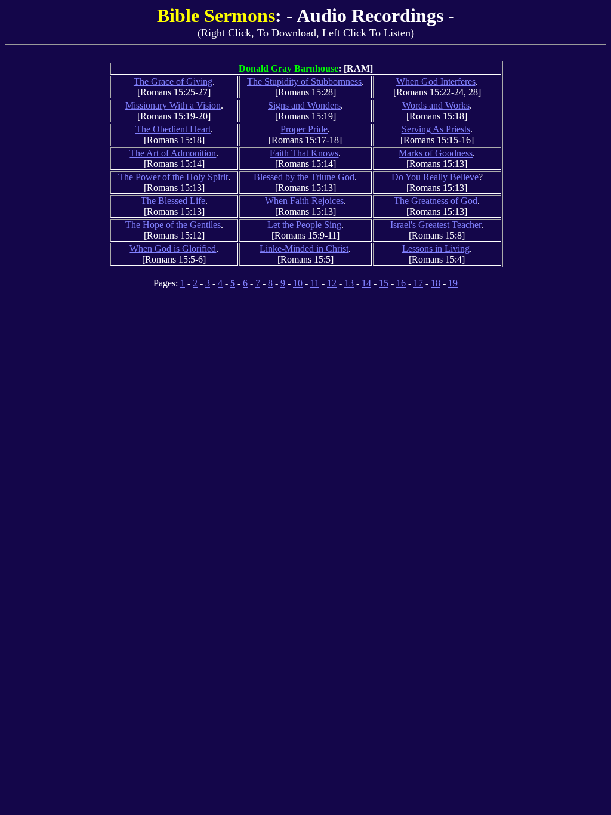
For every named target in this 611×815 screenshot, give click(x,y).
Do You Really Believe (435, 177)
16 (401, 283)
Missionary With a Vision (173, 105)
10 (298, 283)
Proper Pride (304, 129)
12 (332, 283)
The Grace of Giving (173, 81)
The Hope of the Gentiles (173, 225)
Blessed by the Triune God (304, 177)
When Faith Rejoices (304, 201)
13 (349, 283)
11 (314, 283)
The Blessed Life (173, 201)
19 (453, 283)
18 (435, 283)
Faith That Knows (304, 153)
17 (418, 283)
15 (383, 283)
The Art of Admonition (172, 153)
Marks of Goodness (436, 153)
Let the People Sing (304, 225)
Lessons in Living (436, 248)
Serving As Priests (436, 129)
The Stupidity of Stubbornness (304, 81)
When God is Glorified (172, 248)
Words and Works (436, 105)
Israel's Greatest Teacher (435, 225)
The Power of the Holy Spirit (173, 177)
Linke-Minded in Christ (304, 248)
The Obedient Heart (173, 129)
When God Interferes (436, 81)
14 (366, 283)
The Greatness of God (435, 201)
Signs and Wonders (304, 105)
